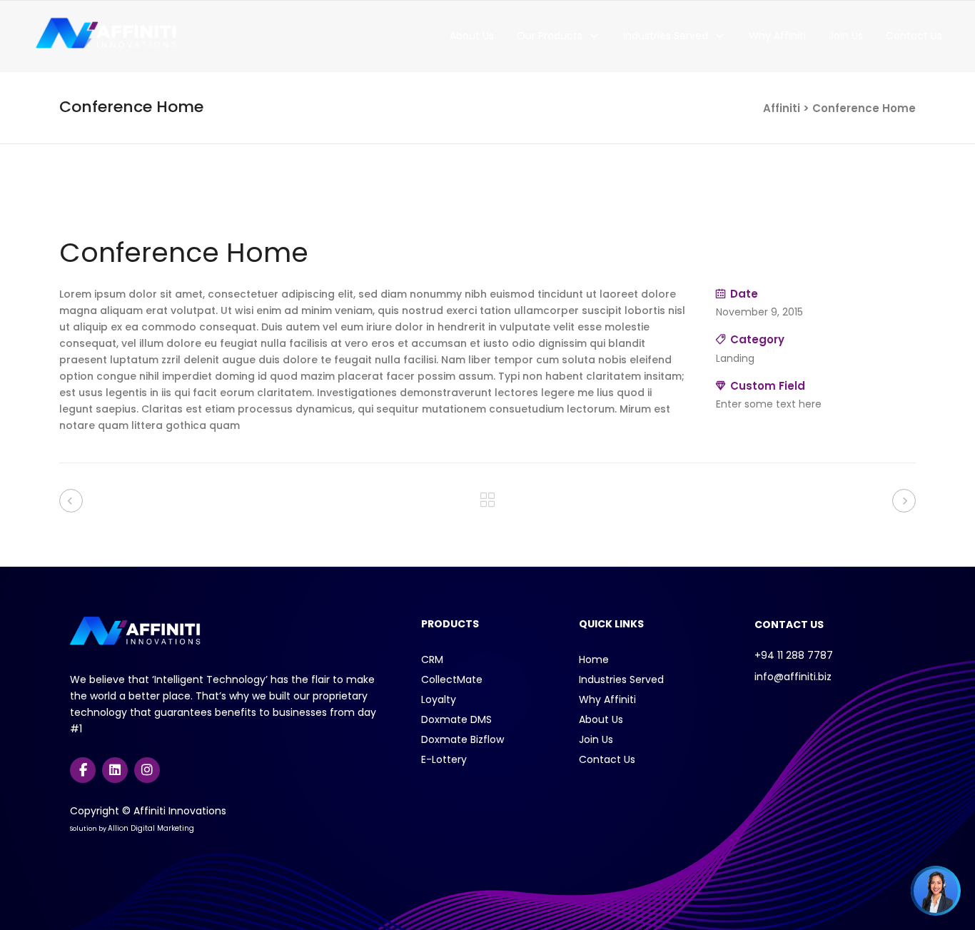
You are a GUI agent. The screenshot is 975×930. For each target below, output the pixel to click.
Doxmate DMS (456, 719)
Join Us (596, 739)
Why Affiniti (607, 699)
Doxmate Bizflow (462, 739)
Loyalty (438, 699)
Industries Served (621, 679)
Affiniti (781, 108)
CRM (432, 659)
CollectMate (452, 679)
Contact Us (607, 759)
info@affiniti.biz (793, 676)
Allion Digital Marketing (151, 828)
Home (594, 659)
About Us (601, 719)
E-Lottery (444, 759)
